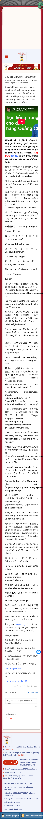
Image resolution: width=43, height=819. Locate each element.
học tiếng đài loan (13, 668)
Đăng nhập (33, 693)
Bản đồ (9, 749)
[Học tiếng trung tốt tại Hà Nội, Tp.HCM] (22, 56)
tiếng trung (20, 624)
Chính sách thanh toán (13, 809)
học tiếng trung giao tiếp (16, 681)
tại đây (14, 156)
